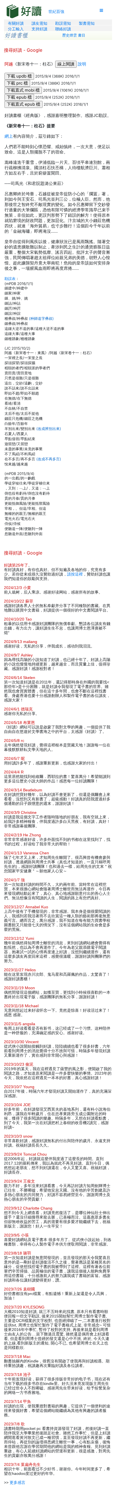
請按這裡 (75, 574)
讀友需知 (39, 23)
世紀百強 (56, 11)
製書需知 (87, 23)
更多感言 (17, 1482)
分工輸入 (16, 29)
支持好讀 (39, 29)
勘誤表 (10, 278)
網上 (9, 136)
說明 (82, 64)
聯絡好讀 (63, 29)
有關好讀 (16, 23)
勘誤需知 (63, 23)
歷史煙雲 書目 (73, 35)
